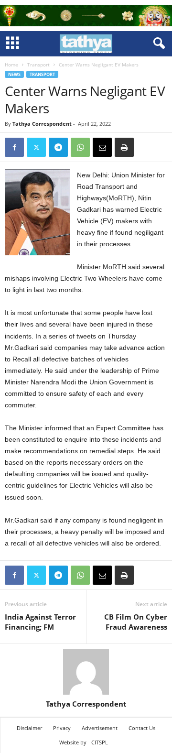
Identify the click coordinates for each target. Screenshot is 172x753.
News (14, 74)
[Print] (124, 147)
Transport (38, 64)
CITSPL (99, 742)
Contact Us (142, 727)
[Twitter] (36, 147)
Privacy (62, 727)
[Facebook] (14, 147)
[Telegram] (58, 147)
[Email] (102, 147)
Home (11, 64)
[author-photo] (86, 672)
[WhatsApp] (80, 147)
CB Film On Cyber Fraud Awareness (135, 622)
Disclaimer (29, 727)
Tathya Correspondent (42, 123)
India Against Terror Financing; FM (40, 622)
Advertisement (100, 727)
